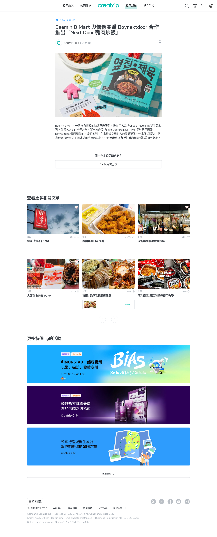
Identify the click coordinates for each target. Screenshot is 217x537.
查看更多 (107, 474)
